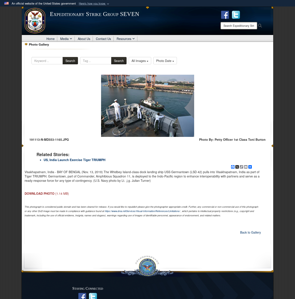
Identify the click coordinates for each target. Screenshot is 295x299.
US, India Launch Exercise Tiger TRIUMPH (74, 160)
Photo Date (164, 61)
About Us (84, 38)
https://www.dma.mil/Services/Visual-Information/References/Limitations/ (142, 211)
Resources (124, 38)
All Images (139, 61)
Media (64, 38)
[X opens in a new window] (236, 14)
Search (70, 61)
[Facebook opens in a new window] (225, 14)
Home (50, 38)
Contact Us (103, 38)
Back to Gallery (250, 232)
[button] (94, 3)
